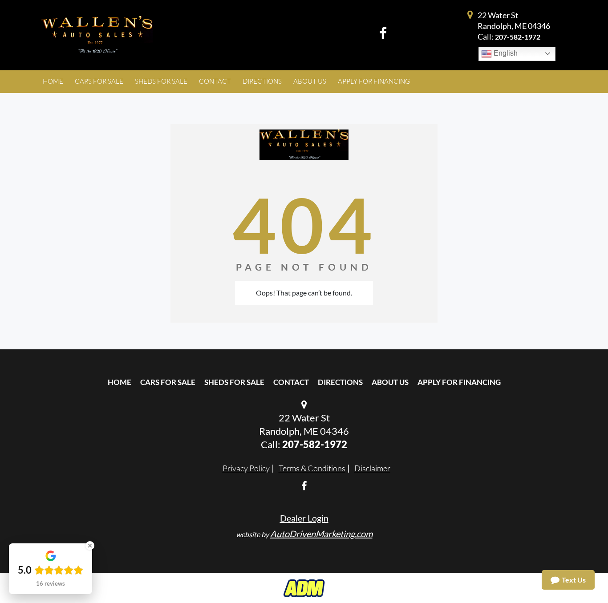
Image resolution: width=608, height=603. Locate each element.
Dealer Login (304, 518)
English (505, 53)
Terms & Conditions (312, 468)
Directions (340, 382)
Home (119, 382)
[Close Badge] (89, 545)
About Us (390, 382)
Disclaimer (372, 468)
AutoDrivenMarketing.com (321, 533)
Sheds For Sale (234, 382)
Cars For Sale (167, 382)
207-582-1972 (517, 36)
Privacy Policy (246, 468)
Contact (291, 382)
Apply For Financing (459, 382)
